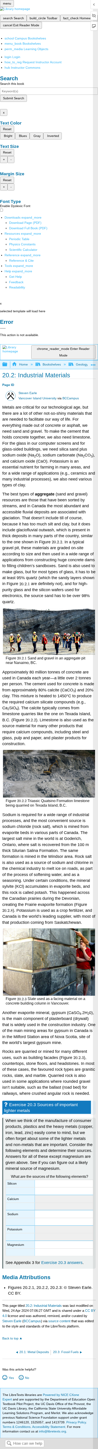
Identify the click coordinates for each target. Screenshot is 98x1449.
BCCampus (70, 398)
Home (23, 364)
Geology (82, 364)
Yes (11, 1378)
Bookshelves (52, 364)
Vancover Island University (37, 398)
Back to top (10, 1338)
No (27, 1378)
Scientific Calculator (23, 249)
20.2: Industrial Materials (44, 1306)
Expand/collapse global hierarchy (7, 364)
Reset (7, 129)
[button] (16, 282)
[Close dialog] (3, 328)
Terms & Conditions (17, 1427)
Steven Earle (27, 393)
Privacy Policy (76, 1422)
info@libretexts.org (52, 1431)
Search (9, 1443)
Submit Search (13, 98)
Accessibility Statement (48, 1427)
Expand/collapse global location (93, 363)
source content (59, 1321)
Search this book (12, 83)
